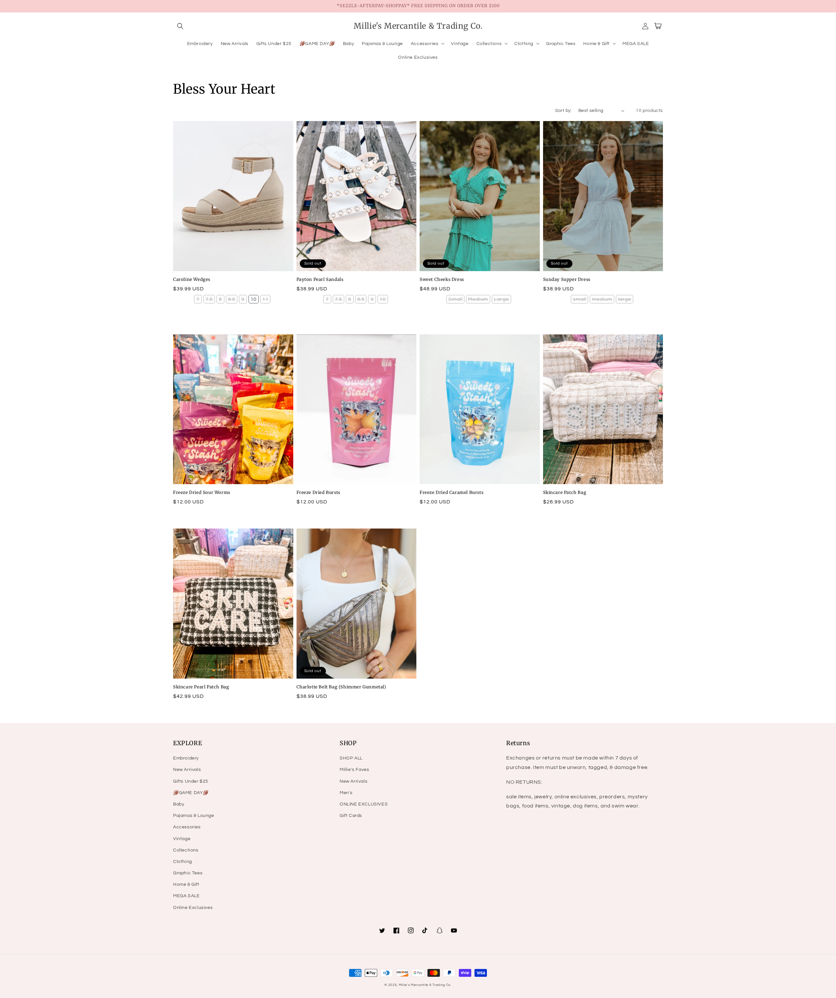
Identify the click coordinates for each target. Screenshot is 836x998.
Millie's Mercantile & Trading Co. (425, 985)
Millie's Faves (354, 769)
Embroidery (186, 758)
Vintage (181, 839)
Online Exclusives (193, 907)
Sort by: (563, 110)
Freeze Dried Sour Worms (201, 492)
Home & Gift (186, 884)
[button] (180, 26)
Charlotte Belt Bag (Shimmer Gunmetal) (341, 687)
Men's (346, 793)
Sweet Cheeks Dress (442, 279)
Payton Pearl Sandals (320, 279)
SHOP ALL (351, 758)
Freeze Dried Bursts (318, 492)
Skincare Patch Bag (565, 492)
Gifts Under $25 (190, 781)
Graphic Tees (187, 873)
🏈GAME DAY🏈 (191, 793)
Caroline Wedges (191, 279)
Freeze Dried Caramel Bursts (451, 492)
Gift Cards (351, 815)
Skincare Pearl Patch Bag (201, 687)
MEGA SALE (186, 896)
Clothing (182, 861)
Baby (178, 804)
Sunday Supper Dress (566, 279)
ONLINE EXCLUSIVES (364, 804)
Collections (186, 850)
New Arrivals (187, 769)
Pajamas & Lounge (193, 815)
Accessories (187, 827)
